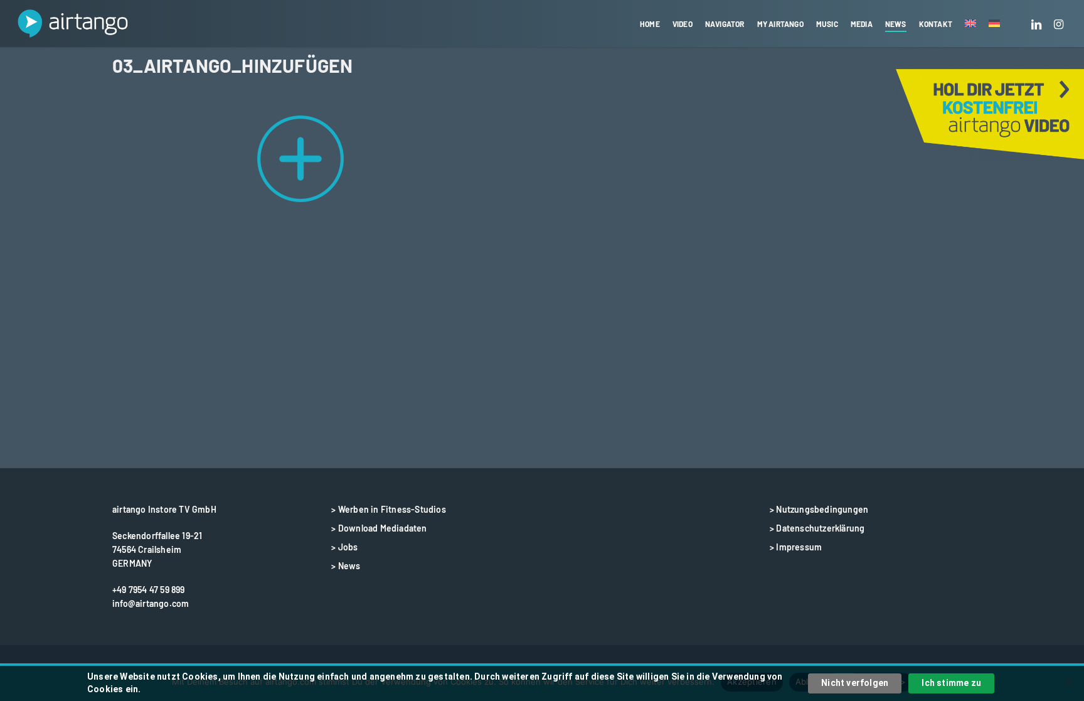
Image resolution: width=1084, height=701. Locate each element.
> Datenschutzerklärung (817, 528)
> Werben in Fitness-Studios (388, 509)
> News (345, 565)
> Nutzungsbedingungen (819, 509)
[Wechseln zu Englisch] (970, 23)
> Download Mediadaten (379, 528)
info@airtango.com (150, 603)
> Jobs (344, 547)
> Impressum (796, 547)
